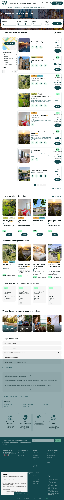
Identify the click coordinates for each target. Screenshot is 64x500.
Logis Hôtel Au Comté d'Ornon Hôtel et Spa (54, 265)
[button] (2, 497)
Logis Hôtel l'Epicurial (39, 220)
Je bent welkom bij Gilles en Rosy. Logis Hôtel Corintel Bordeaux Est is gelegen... (8, 227)
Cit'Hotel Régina (35, 150)
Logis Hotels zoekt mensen (37, 460)
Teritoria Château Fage (37, 42)
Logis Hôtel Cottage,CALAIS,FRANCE (53, 491)
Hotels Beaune (36, 483)
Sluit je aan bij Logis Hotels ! (37, 452)
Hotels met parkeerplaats (28, 404)
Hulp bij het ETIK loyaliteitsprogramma (22, 456)
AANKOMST (19, 21)
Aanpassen (8, 493)
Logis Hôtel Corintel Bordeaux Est (40, 96)
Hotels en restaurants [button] (13, 3)
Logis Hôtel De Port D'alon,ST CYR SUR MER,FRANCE (54, 494)
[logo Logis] (4, 2)
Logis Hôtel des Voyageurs (38, 115)
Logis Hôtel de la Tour (37, 60)
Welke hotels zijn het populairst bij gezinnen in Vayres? (15, 352)
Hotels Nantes (35, 478)
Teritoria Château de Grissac (39, 170)
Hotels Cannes (36, 485)
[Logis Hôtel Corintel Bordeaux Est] (24, 100)
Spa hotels (6, 406)
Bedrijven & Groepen (36, 459)
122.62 (58, 100)
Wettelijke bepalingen (51, 452)
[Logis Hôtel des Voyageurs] (24, 119)
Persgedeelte (35, 455)
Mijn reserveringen (21, 452)
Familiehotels (45, 404)
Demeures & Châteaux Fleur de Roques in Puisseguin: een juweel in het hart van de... (55, 227)
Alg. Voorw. (49, 457)
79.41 (57, 82)
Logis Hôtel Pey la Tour (37, 78)
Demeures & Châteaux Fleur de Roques (54, 221)
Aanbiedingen (23, 3)
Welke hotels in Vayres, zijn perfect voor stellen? (14, 348)
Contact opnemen (35, 457)
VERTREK (25, 21)
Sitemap (49, 460)
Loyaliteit (29, 3)
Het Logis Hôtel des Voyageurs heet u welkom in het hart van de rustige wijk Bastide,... (24, 227)
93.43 (57, 64)
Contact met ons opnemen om (23, 453)
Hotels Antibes (36, 481)
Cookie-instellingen (51, 455)
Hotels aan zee (26, 406)
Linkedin (37, 466)
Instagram (34, 466)
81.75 (57, 156)
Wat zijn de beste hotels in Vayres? (11, 357)
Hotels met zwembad (8, 404)
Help (48, 459)
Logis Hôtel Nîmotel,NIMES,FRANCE (53, 485)
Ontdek (57, 51)
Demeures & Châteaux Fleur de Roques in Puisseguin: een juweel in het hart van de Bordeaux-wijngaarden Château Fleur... (41, 138)
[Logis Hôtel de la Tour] (24, 63)
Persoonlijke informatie (51, 453)
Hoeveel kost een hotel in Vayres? (11, 343)
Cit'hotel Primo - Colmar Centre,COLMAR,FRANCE (53, 478)
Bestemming (4, 21)
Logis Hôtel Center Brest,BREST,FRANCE (52, 481)
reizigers (34, 21)
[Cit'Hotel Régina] (24, 156)
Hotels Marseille (36, 479)
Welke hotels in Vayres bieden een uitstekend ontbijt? (15, 362)
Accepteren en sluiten (21, 493)
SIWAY (47, 498)
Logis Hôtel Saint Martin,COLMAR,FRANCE (53, 488)
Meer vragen (9, 367)
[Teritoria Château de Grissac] (24, 174)
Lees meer (35, 3)
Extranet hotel (35, 453)
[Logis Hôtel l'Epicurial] (39, 207)
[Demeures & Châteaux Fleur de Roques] (24, 137)
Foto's (48, 462)
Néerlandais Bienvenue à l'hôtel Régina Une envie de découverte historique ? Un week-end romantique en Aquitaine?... (41, 155)
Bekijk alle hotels (55, 188)
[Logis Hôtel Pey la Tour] (24, 82)
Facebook (31, 466)
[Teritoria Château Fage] (24, 45)
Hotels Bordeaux (36, 486)
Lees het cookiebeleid (6, 489)
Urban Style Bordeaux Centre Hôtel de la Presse (39, 266)
